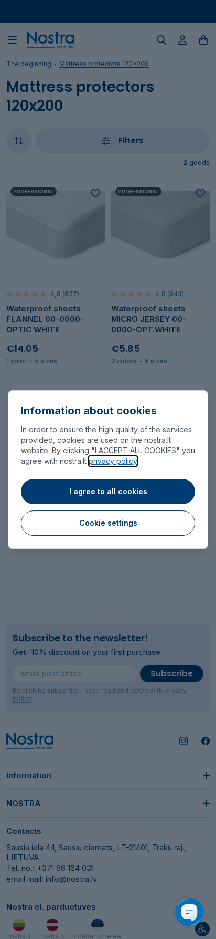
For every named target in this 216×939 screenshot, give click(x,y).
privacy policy (113, 460)
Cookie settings (108, 522)
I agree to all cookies (108, 491)
